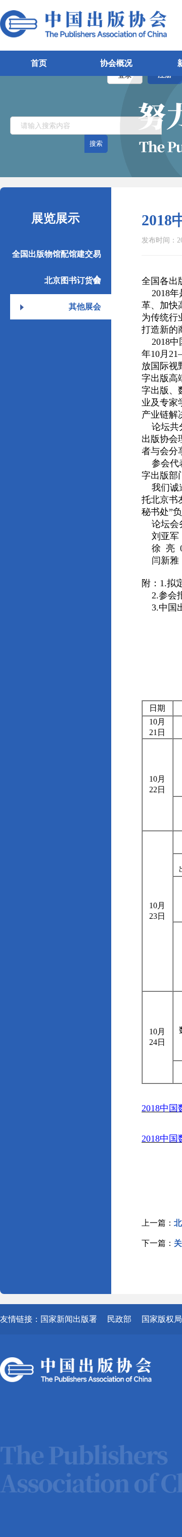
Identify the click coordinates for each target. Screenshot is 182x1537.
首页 (39, 63)
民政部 (119, 1319)
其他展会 (85, 306)
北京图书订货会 (72, 280)
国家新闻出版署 (68, 1319)
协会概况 (116, 63)
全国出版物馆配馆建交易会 (56, 258)
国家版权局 (162, 1319)
